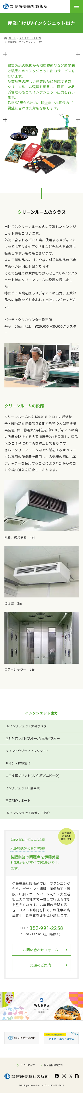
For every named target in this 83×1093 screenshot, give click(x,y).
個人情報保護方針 (53, 1065)
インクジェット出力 (30, 38)
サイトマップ (27, 1065)
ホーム (12, 38)
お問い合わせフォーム (40, 949)
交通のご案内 (40, 965)
